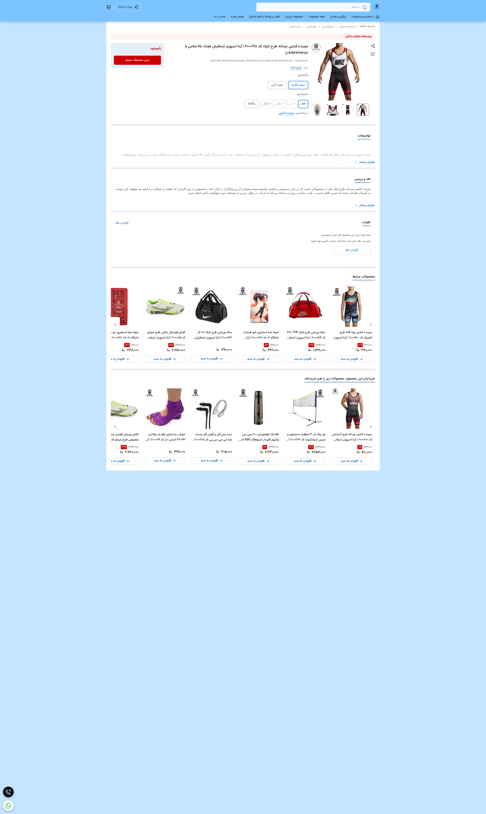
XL (279, 104)
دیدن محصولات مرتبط (137, 60)
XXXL (252, 104)
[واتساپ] (8, 805)
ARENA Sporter (367, 26)
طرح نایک (295, 67)
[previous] (370, 324)
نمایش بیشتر (367, 162)
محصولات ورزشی (346, 26)
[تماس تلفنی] (8, 792)
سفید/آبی (277, 85)
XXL (266, 104)
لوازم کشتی (311, 26)
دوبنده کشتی (295, 26)
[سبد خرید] (108, 7)
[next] (115, 324)
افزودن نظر (122, 223)
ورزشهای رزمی (328, 26)
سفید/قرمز (298, 85)
